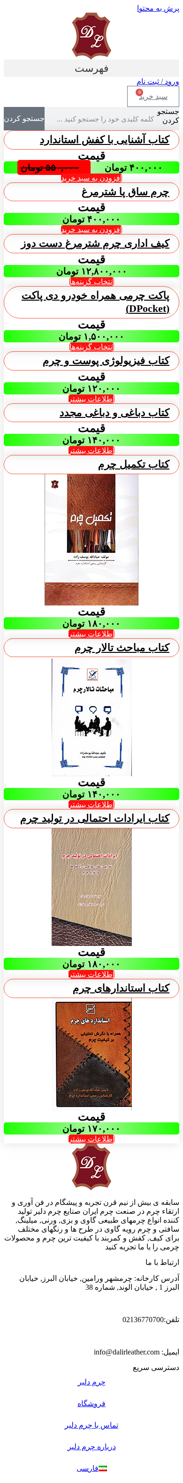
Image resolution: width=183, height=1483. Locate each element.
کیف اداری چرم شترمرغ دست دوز (95, 243)
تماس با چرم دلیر (91, 1425)
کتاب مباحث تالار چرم (122, 647)
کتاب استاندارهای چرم (121, 988)
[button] (91, 68)
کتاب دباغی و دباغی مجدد (114, 412)
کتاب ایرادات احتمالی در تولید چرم (94, 818)
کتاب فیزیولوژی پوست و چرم (106, 360)
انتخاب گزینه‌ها (91, 282)
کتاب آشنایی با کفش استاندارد (104, 139)
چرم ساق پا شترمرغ (125, 191)
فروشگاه (91, 1403)
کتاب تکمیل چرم (133, 464)
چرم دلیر (92, 1382)
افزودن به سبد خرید (91, 178)
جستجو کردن (168, 115)
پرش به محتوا (158, 8)
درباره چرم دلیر (92, 1447)
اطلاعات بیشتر (91, 399)
